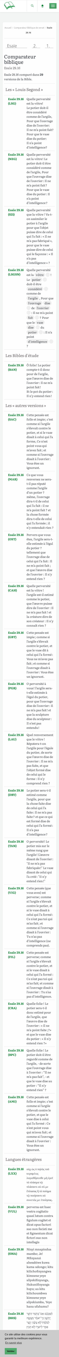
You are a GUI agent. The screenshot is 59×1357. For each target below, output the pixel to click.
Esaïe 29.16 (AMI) (16, 1099)
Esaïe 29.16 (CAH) (16, 588)
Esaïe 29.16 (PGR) (16, 685)
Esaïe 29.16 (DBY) (16, 792)
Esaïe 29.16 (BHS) (16, 1315)
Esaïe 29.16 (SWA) (16, 1251)
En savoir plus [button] (13, 1342)
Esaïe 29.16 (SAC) (16, 417)
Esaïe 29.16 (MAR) (16, 477)
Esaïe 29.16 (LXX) (16, 1171)
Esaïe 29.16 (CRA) (16, 1005)
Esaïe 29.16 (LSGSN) (16, 272)
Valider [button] (10, 1351)
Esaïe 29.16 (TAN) (16, 843)
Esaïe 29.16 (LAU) (16, 737)
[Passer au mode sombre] (42, 5)
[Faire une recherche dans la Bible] (32, 5)
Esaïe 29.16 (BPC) (16, 1052)
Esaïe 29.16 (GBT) (16, 634)
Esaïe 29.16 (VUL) (16, 1209)
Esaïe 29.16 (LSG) (16, 101)
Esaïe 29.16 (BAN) (16, 367)
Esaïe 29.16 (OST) (16, 536)
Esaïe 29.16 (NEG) (16, 156)
